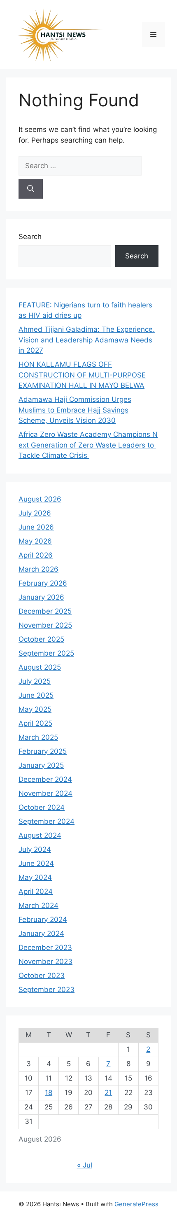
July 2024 (35, 849)
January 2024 (41, 933)
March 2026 (38, 569)
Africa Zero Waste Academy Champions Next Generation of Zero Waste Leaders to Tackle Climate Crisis (88, 445)
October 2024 (42, 807)
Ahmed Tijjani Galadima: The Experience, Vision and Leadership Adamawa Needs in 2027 (87, 339)
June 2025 (36, 695)
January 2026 (41, 597)
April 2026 (36, 555)
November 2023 (45, 961)
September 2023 (47, 989)
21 (108, 1092)
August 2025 (40, 667)
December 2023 (45, 947)
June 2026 (36, 527)
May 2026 (35, 541)
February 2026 (43, 583)
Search (30, 236)
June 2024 (36, 863)
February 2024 (43, 919)
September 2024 (47, 821)
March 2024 (38, 905)
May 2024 (35, 877)
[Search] (31, 189)
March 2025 (38, 737)
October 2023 (42, 975)
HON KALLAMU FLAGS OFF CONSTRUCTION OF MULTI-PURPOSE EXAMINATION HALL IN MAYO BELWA (82, 374)
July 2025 (35, 681)
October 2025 (41, 639)
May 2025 (35, 709)
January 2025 (41, 765)
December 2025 (45, 611)
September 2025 (46, 653)
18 (48, 1092)
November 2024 (45, 793)
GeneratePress (136, 1204)
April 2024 (36, 891)
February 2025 (43, 751)
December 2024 (45, 779)
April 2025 (35, 723)
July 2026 (35, 513)
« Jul (84, 1165)
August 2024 (40, 835)
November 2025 (45, 625)
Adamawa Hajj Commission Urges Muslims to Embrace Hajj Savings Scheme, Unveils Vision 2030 (75, 409)
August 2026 (40, 499)
